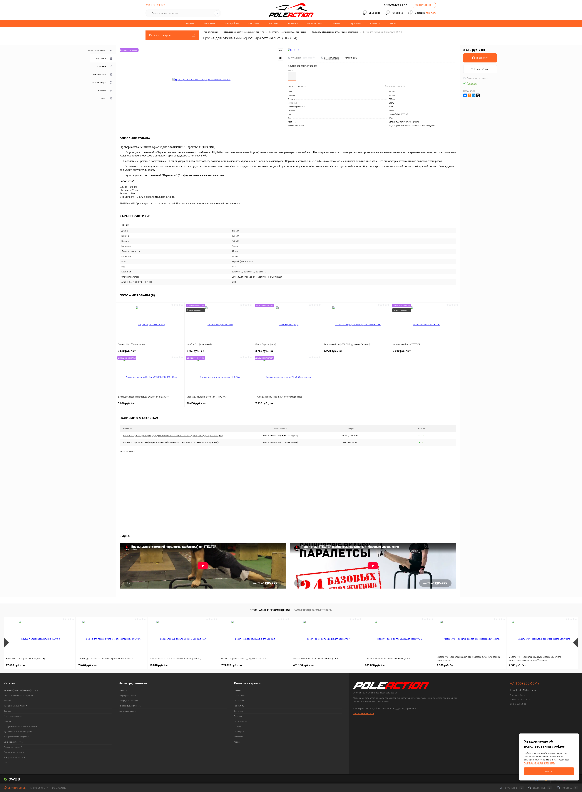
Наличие (102, 90)
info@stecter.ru (527, 690)
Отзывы (336, 23)
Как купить (253, 23)
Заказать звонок (423, 5)
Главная (190, 23)
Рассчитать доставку (477, 78)
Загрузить (393, 122)
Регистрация (159, 4)
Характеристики (98, 74)
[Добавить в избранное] (280, 51)
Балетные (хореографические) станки (21, 690)
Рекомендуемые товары (130, 706)
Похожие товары (98, 82)
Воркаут (7, 711)
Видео (103, 98)
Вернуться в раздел (97, 50)
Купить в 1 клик (482, 69)
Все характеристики (395, 86)
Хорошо (549, 771)
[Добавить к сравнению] (280, 57)
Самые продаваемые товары (313, 610)
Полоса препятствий (13, 747)
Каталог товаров (160, 35)
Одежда (7, 721)
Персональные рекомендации (270, 610)
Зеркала (7, 701)
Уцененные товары (127, 711)
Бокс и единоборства (13, 742)
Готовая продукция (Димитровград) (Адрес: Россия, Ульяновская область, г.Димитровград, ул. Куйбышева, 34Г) (173, 435)
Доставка (274, 23)
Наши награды (314, 23)
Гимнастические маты (14, 752)
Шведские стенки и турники (16, 737)
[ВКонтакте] (465, 95)
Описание (101, 66)
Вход (148, 4)
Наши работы (232, 23)
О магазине (209, 23)
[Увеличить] (201, 79)
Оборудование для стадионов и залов (20, 726)
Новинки (123, 690)
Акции (393, 23)
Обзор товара (100, 58)
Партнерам (355, 23)
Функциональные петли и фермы (18, 731)
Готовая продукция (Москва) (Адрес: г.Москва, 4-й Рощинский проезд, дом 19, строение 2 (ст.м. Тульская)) (171, 442)
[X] (478, 95)
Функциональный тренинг (15, 706)
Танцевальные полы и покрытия (18, 695)
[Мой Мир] (473, 95)
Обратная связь (16, 788)
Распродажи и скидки (128, 701)
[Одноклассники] (469, 95)
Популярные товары (128, 695)
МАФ (6, 762)
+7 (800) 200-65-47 (39, 788)
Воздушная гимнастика (14, 757)
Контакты (375, 23)
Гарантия (293, 23)
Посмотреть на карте (363, 713)
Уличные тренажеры (13, 716)
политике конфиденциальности (539, 763)
